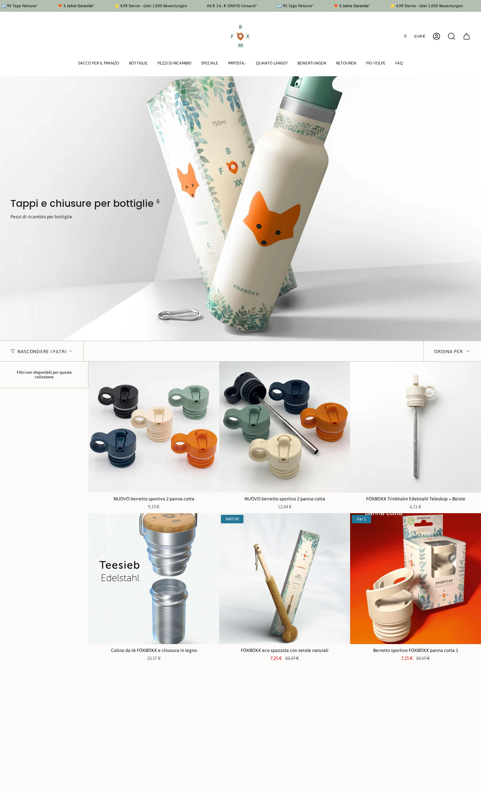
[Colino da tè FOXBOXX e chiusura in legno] (153, 578)
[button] (98, 63)
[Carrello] (466, 36)
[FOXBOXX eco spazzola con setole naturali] (284, 578)
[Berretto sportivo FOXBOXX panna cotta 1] (415, 578)
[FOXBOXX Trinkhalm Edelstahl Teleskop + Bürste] (415, 427)
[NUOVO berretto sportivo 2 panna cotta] (153, 427)
